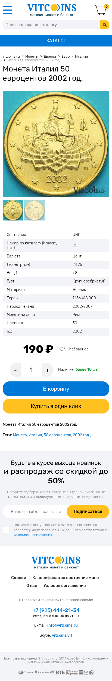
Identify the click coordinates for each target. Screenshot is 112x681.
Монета (20, 435)
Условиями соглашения (33, 535)
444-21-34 (56, 610)
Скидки (18, 577)
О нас (31, 585)
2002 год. (81, 435)
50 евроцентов (57, 435)
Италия (35, 435)
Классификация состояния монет (66, 577)
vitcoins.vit (62, 635)
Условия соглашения (64, 585)
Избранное (79, 349)
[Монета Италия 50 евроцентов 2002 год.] (56, 144)
